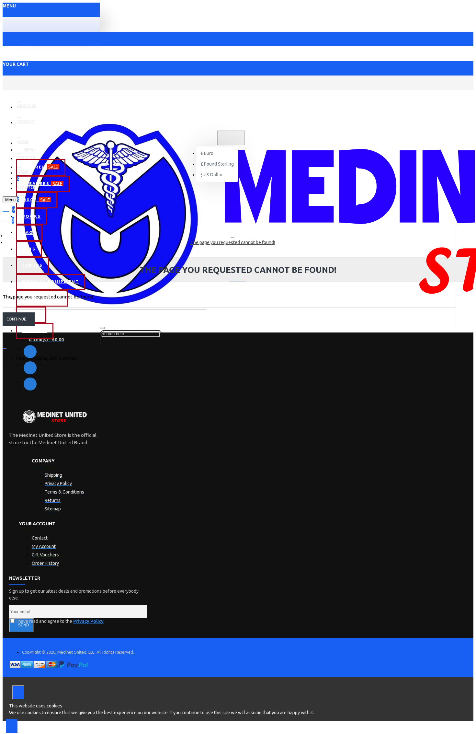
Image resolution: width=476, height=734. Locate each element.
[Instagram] (30, 384)
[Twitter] (30, 367)
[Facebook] (30, 351)
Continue (16, 319)
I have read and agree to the (60, 621)
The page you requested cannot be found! (232, 242)
